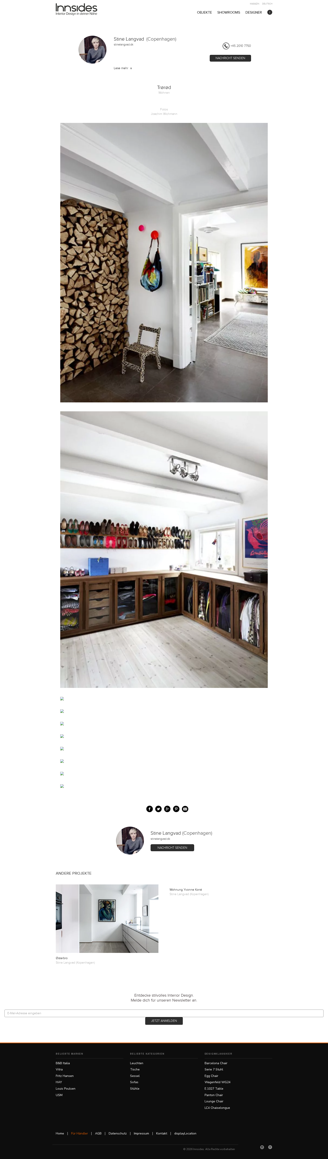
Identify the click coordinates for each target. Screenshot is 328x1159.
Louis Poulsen (65, 1089)
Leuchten (136, 1063)
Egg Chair (211, 1076)
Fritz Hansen (65, 1076)
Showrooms (228, 12)
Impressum (141, 1133)
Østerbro (62, 958)
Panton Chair (214, 1095)
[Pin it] (175, 808)
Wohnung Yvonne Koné (186, 890)
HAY (59, 1082)
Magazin (254, 3)
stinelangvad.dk (123, 44)
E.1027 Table (214, 1089)
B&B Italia (63, 1063)
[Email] (184, 808)
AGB (98, 1133)
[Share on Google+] (166, 808)
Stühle (134, 1089)
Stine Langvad (129, 39)
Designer (253, 12)
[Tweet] (157, 808)
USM (59, 1095)
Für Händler (79, 1133)
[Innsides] (84, 9)
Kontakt (161, 1133)
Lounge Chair (214, 1101)
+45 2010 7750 (240, 46)
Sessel (135, 1076)
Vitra (59, 1069)
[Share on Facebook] (148, 808)
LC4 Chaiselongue (217, 1108)
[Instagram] (262, 1147)
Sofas (134, 1082)
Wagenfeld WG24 (217, 1082)
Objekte (204, 12)
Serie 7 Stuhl (214, 1069)
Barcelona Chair (216, 1063)
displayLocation (185, 1133)
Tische (135, 1069)
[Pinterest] (270, 1147)
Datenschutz (118, 1133)
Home (60, 1133)
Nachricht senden (230, 58)
